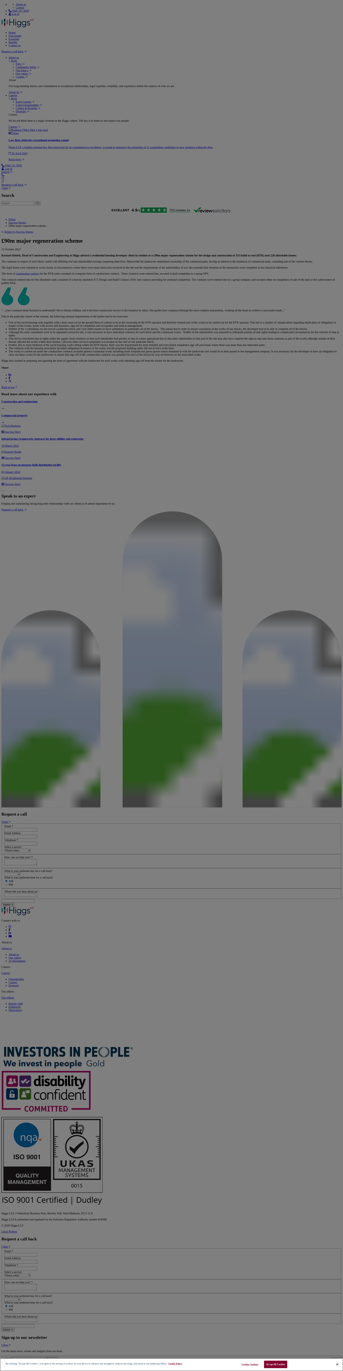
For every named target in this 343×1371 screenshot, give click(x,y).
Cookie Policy (175, 1363)
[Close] (337, 1364)
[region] (171, 1364)
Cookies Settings (250, 1364)
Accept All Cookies (275, 1364)
